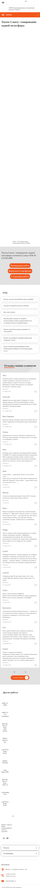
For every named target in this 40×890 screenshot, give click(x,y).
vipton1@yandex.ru (10, 881)
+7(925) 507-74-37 (10, 876)
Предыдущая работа (20, 265)
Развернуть (5, 389)
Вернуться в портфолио (20, 271)
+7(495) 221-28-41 (10, 874)
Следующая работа (20, 276)
